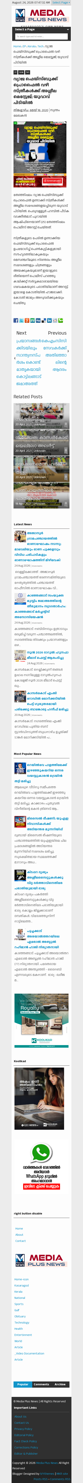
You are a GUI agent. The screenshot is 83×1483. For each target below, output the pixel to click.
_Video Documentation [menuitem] (29, 1353)
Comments (41, 1384)
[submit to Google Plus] (27, 320)
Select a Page (25, 29)
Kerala (21, 72)
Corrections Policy (26, 1447)
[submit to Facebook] (16, 320)
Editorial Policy (24, 1435)
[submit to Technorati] (60, 320)
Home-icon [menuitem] (21, 1279)
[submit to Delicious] (44, 320)
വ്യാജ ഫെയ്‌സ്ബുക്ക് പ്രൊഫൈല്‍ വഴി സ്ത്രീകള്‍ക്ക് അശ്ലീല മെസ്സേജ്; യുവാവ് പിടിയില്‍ (36, 91)
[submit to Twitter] (21, 320)
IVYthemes (47, 1474)
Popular (22, 1384)
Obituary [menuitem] (20, 1316)
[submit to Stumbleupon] (32, 320)
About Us (20, 1416)
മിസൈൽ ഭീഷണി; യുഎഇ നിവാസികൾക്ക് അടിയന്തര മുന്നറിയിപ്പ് (48, 824)
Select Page (60, 2)
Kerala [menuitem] (18, 1292)
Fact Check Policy (25, 1441)
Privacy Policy (23, 1429)
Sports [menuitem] (19, 1304)
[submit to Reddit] (55, 320)
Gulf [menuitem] (16, 1310)
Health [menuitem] (18, 1329)
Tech (27, 72)
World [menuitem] (18, 1341)
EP (15, 72)
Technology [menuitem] (21, 1322)
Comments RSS (60, 1479)
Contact (20, 1241)
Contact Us (21, 1423)
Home (19, 1228)
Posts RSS (41, 1479)
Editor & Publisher (26, 1454)
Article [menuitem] (18, 1347)
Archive (60, 1384)
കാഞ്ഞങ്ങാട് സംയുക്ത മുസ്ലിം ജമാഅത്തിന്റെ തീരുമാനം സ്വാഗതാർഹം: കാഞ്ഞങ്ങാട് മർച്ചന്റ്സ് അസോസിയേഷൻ (40, 606)
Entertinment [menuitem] (23, 1335)
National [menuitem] (19, 1298)
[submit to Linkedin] (49, 320)
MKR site (62, 1474)
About (19, 1235)
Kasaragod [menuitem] (21, 1285)
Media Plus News (47, 1463)
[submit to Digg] (38, 320)
